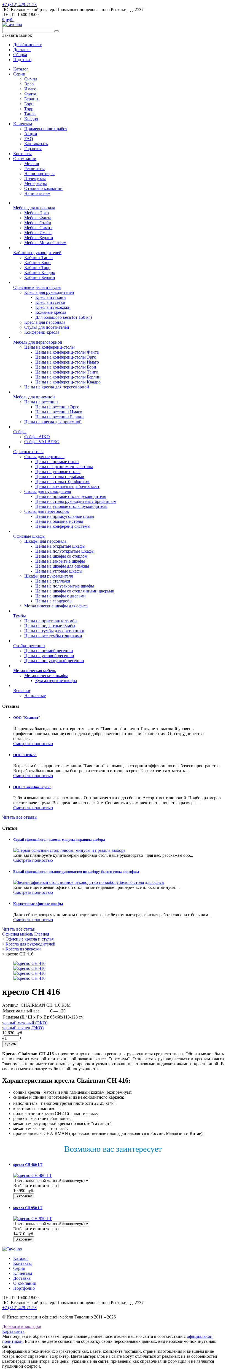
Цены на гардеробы (53, 601)
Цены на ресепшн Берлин (59, 416)
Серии (19, 74)
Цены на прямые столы (57, 461)
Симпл (30, 79)
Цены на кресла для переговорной (56, 387)
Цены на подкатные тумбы (49, 625)
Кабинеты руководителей (37, 252)
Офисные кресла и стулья (37, 287)
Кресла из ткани (50, 297)
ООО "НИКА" (25, 755)
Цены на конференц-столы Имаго (67, 362)
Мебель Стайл (37, 222)
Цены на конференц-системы (62, 526)
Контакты (22, 153)
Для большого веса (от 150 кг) (63, 317)
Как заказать (36, 143)
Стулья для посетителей (46, 327)
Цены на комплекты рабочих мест (67, 486)
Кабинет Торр (37, 267)
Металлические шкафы (46, 675)
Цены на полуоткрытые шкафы (65, 551)
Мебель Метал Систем (45, 242)
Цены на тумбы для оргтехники (54, 630)
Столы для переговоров (46, 511)
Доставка (22, 1278)
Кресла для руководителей (49, 292)
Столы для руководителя (47, 491)
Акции (30, 133)
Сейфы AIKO (37, 436)
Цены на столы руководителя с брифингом (75, 501)
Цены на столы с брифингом (62, 481)
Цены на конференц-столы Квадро (68, 382)
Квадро (31, 118)
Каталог (20, 69)
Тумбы (19, 615)
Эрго (29, 84)
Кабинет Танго (38, 257)
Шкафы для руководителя (48, 576)
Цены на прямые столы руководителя (70, 496)
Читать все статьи (19, 929)
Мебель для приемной (34, 397)
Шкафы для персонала (45, 541)
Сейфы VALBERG (42, 441)
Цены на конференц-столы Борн (65, 367)
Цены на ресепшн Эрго (57, 406)
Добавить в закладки (21, 1326)
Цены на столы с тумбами (59, 476)
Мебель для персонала (34, 207)
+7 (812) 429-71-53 (19, 4)
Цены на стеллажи (52, 581)
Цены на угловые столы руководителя (71, 506)
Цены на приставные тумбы (50, 620)
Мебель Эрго (36, 212)
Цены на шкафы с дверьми (60, 596)
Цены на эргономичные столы (64, 466)
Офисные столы (28, 451)
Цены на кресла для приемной (53, 421)
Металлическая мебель (34, 670)
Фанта (30, 94)
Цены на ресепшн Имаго (58, 411)
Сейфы (19, 431)
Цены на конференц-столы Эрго (65, 357)
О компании (24, 158)
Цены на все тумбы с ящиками (53, 635)
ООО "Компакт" (26, 717)
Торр (28, 108)
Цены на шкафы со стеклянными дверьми (74, 591)
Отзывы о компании (43, 188)
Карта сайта (13, 1331)
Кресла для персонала (44, 322)
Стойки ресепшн (29, 645)
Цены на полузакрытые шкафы (64, 586)
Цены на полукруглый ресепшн (54, 660)
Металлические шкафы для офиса (56, 606)
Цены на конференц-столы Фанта (67, 352)
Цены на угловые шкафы (58, 571)
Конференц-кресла (41, 332)
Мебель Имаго (38, 232)
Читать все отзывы (19, 817)
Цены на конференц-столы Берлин (68, 377)
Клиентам (22, 123)
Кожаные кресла (50, 312)
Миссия (31, 163)
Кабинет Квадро (39, 272)
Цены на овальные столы (59, 521)
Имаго (30, 89)
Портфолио (24, 1288)
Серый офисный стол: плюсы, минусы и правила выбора (59, 839)
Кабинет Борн (37, 262)
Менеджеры (35, 183)
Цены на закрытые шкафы (60, 561)
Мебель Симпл (38, 227)
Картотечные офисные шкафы (38, 904)
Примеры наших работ (45, 128)
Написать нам (37, 193)
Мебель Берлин (38, 237)
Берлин (31, 98)
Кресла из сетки (50, 302)
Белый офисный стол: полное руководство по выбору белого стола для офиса (76, 871)
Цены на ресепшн (41, 401)
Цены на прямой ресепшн (48, 650)
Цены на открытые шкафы (60, 546)
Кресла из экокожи (53, 307)
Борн (29, 103)
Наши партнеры (39, 173)
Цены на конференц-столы (49, 347)
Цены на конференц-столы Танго (66, 372)
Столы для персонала (44, 456)
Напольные (35, 695)
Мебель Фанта (37, 217)
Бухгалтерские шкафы (56, 680)
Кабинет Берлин (39, 277)
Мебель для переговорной (37, 342)
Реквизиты (34, 168)
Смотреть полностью (33, 743)
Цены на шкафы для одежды (62, 566)
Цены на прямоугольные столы (64, 516)
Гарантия (33, 148)
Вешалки (21, 690)
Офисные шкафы (29, 536)
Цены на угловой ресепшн (49, 655)
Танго (30, 113)
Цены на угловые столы (57, 471)
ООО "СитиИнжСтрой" (32, 787)
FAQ (28, 138)
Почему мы (35, 178)
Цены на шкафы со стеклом (61, 556)
